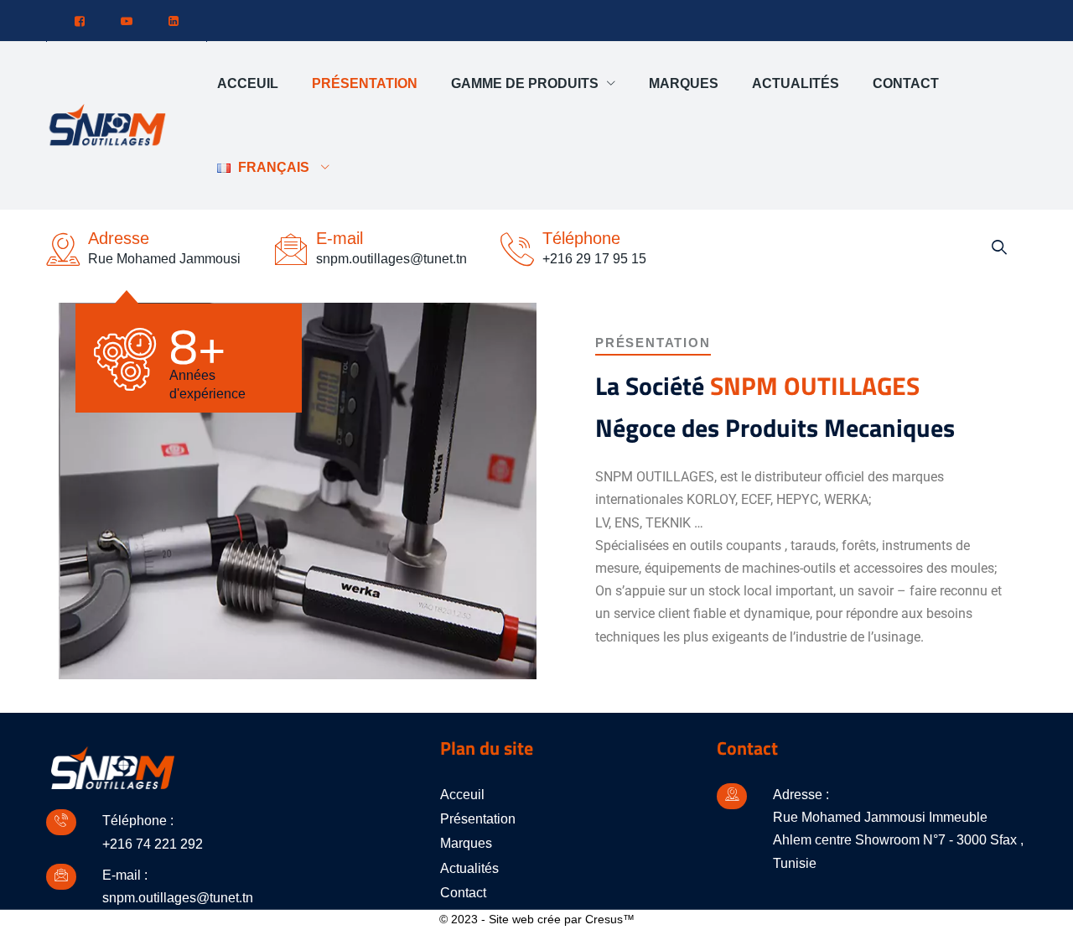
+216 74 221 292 (152, 844)
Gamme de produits (525, 83)
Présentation (364, 83)
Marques (683, 83)
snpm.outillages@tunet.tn (177, 898)
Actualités (795, 83)
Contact (906, 83)
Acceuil (247, 83)
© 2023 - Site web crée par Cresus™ (537, 919)
